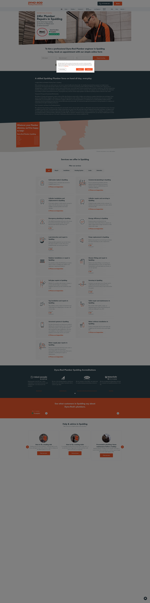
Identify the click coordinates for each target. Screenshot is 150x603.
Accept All (88, 69)
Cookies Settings (62, 69)
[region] (75, 66)
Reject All (80, 69)
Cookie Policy (66, 66)
